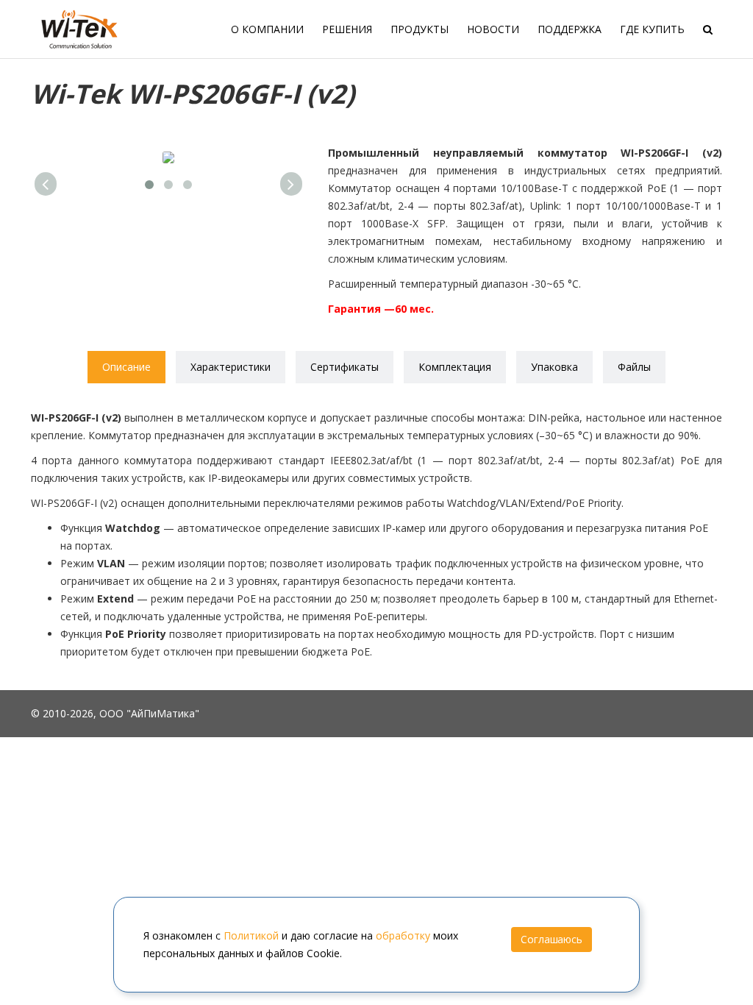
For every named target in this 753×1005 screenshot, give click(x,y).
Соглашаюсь (551, 939)
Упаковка (554, 367)
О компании (267, 29)
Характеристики (230, 367)
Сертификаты (344, 367)
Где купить (652, 29)
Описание (126, 367)
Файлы (634, 367)
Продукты (419, 29)
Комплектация (454, 367)
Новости (493, 29)
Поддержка (570, 29)
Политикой (251, 935)
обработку (403, 935)
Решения (347, 29)
